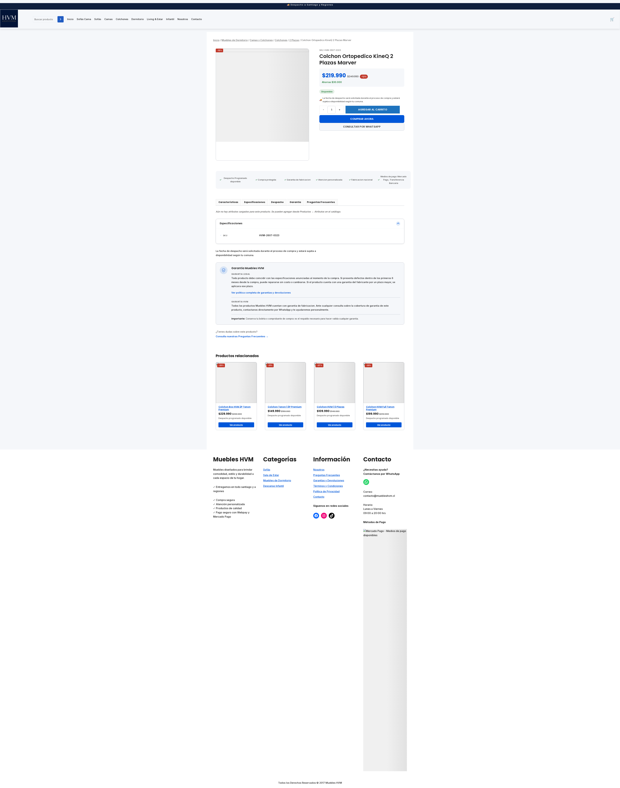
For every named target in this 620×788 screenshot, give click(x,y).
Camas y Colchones (261, 40)
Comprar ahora (362, 119)
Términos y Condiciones (328, 486)
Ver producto (236, 424)
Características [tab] (228, 202)
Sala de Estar (271, 475)
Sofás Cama (84, 19)
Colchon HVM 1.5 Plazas (330, 406)
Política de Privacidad (326, 491)
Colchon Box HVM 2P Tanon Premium (234, 408)
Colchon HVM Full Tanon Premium (380, 408)
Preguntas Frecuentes (326, 475)
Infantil (170, 19)
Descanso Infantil (273, 486)
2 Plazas (294, 40)
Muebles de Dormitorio (235, 40)
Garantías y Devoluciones (328, 480)
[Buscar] (60, 19)
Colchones (122, 19)
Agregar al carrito (372, 109)
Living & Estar (155, 19)
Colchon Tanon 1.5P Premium (285, 406)
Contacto (196, 19)
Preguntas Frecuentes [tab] (321, 202)
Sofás (97, 19)
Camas (108, 19)
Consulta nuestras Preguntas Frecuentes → (242, 336)
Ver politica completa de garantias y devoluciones (261, 292)
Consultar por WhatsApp (362, 126)
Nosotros (182, 19)
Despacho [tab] (277, 202)
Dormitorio (137, 19)
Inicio (70, 19)
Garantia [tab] (295, 202)
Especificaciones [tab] (254, 202)
